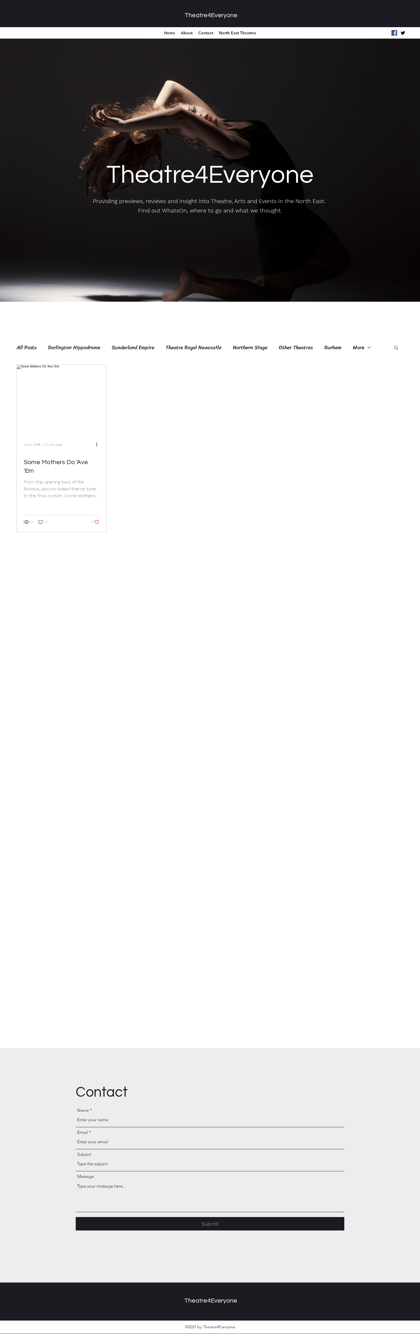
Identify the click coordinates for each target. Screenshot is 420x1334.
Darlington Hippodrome (74, 347)
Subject (84, 1154)
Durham (332, 347)
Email (82, 1132)
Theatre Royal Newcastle (193, 347)
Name (83, 1110)
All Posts (27, 347)
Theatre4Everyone (211, 15)
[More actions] (98, 444)
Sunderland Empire (133, 347)
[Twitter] (403, 33)
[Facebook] (394, 33)
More (358, 347)
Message (85, 1176)
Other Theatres (296, 347)
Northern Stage (250, 347)
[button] (396, 348)
